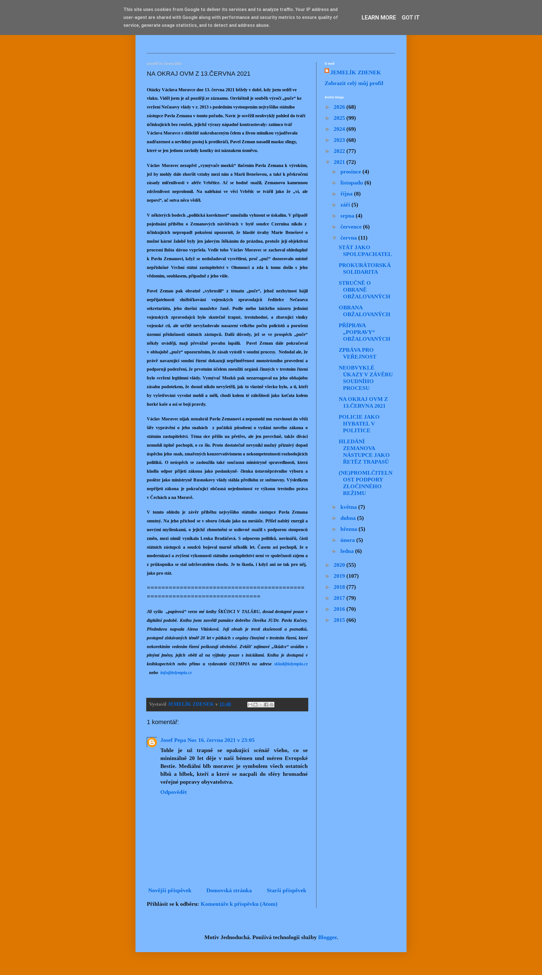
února (348, 540)
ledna (347, 551)
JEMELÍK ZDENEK (355, 72)
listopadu (352, 182)
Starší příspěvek (286, 890)
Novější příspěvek (169, 890)
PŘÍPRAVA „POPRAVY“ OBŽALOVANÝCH (364, 332)
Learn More (379, 17)
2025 (340, 118)
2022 (340, 151)
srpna (348, 215)
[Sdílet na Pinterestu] (271, 704)
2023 (340, 140)
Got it (411, 17)
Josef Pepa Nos (178, 740)
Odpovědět (173, 792)
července (351, 226)
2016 (340, 609)
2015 (340, 620)
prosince (351, 171)
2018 (340, 587)
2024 (340, 129)
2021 (340, 162)
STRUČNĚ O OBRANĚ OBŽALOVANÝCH (364, 289)
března (349, 529)
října (347, 193)
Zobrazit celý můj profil (354, 83)
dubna (348, 518)
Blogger (327, 937)
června (349, 237)
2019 (340, 576)
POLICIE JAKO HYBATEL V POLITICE (359, 423)
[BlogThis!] (255, 704)
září (345, 204)
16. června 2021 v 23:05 (226, 740)
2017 (340, 598)
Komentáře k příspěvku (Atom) (239, 904)
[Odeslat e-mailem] (250, 704)
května (349, 507)
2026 (340, 107)
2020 (340, 565)
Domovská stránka (229, 890)
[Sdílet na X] (261, 704)
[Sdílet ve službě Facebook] (266, 704)
